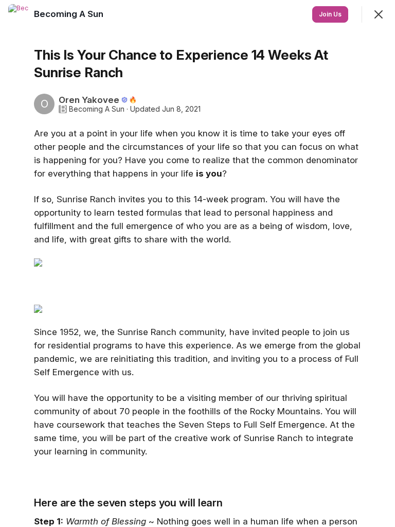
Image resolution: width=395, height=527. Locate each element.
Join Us (330, 14)
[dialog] (197, 263)
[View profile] (18, 14)
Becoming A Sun (96, 109)
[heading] (69, 14)
